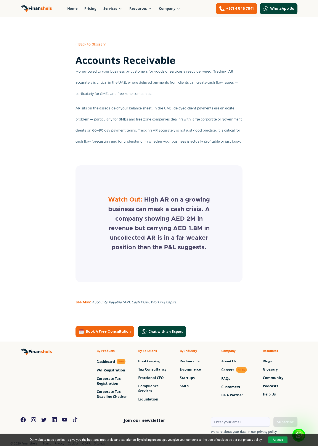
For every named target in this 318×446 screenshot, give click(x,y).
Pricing (90, 8)
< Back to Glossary (90, 44)
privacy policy (266, 432)
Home (72, 8)
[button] (113, 8)
